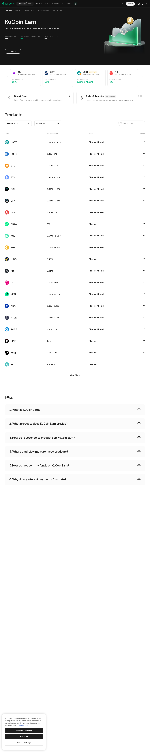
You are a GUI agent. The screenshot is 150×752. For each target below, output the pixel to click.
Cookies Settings (24, 743)
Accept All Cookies (24, 730)
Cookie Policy (23, 725)
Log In (12, 51)
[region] (24, 732)
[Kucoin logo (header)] (8, 3)
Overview (8, 10)
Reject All (24, 736)
